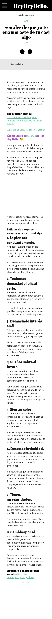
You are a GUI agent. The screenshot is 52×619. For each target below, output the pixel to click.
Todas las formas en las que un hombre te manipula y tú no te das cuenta (24, 120)
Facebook (31, 136)
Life (26, 20)
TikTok (30, 577)
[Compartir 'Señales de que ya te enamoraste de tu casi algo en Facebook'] (22, 51)
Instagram (20, 577)
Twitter (10, 577)
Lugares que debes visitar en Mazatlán (26, 129)
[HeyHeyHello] (31, 7)
